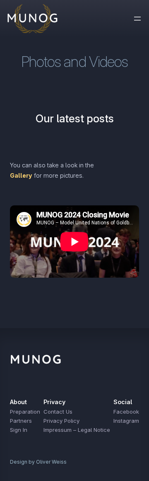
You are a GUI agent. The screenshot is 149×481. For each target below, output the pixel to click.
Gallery (21, 175)
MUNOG (36, 359)
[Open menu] (137, 19)
